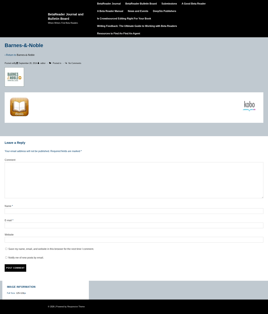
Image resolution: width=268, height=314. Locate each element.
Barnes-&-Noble (26, 55)
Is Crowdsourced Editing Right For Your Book (124, 18)
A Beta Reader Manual (110, 11)
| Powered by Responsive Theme (70, 306)
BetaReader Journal (109, 3)
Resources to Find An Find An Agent (118, 33)
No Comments (74, 63)
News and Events (138, 11)
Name (8, 206)
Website (9, 234)
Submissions (169, 3)
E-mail (8, 220)
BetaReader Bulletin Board (141, 3)
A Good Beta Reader (194, 3)
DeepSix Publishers (164, 11)
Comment (10, 160)
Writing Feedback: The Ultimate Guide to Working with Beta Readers (137, 26)
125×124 (20, 293)
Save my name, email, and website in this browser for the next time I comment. (51, 249)
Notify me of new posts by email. (26, 257)
